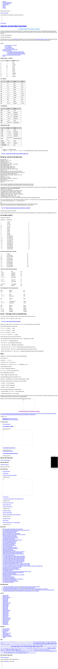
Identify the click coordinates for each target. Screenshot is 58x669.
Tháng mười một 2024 (7, 597)
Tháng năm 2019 (6, 615)
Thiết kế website (6, 634)
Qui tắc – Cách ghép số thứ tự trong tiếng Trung (11, 55)
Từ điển (4, 5)
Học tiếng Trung (5, 4)
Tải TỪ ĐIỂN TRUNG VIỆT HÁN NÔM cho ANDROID (29, 29)
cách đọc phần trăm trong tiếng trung (19, 413)
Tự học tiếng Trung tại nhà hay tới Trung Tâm (11, 581)
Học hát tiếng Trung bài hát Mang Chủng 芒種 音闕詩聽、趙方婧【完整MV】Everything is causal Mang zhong (23, 566)
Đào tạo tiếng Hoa (6, 629)
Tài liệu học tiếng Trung (7, 504)
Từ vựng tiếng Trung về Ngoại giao (9, 577)
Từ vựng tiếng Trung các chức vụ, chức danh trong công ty (13, 498)
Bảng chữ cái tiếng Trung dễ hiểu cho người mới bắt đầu (13, 529)
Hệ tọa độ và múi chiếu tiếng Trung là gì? (10, 541)
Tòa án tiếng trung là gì (42, 651)
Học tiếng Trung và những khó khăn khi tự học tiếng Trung (13, 579)
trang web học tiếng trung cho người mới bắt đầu (32, 651)
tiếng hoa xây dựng (24, 649)
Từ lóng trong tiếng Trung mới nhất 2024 (10, 536)
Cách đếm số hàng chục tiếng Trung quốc (15, 51)
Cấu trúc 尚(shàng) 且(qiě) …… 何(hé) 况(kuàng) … (12, 522)
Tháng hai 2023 (5, 600)
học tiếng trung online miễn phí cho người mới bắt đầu (39, 644)
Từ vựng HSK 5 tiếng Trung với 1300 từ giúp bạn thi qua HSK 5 (14, 557)
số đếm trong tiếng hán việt (31, 414)
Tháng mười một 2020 (7, 602)
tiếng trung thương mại (13, 651)
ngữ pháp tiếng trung (34, 646)
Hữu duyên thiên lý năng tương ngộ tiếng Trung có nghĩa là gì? (13, 551)
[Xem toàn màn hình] (56, 466)
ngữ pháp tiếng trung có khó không (47, 646)
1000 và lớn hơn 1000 (9, 48)
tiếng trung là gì (6, 651)
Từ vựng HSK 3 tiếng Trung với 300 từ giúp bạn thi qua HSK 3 (14, 559)
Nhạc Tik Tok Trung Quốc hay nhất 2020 (10, 547)
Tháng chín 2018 (6, 621)
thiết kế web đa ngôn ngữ (39, 648)
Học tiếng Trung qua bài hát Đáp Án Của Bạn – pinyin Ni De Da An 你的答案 (16, 563)
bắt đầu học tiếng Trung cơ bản (41, 39)
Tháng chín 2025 (6, 595)
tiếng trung (31, 649)
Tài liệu (4, 6)
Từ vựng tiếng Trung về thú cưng (9, 447)
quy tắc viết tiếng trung (22, 648)
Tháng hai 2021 (5, 601)
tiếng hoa (45, 648)
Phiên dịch (4, 632)
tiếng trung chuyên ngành (42, 650)
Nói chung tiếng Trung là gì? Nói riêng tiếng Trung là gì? (12, 539)
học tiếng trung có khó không (5, 644)
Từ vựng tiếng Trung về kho (7, 546)
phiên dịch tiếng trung (6, 648)
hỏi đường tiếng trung (7, 646)
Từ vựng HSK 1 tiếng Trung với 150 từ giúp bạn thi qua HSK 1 (14, 561)
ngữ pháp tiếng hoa (18, 646)
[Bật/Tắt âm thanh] (52, 466)
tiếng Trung (16, 39)
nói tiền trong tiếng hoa (6, 414)
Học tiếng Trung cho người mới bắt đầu (10, 475)
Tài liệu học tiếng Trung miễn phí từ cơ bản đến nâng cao (13, 552)
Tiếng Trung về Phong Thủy (7, 506)
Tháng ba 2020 (5, 608)
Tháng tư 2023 (5, 599)
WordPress (7, 661)
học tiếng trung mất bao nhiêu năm (26, 644)
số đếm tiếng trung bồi (22, 414)
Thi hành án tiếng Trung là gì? (8, 570)
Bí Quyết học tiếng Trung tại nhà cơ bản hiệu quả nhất (30, 586)
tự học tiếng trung (22, 652)
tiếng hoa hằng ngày (13, 650)
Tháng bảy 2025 (5, 596)
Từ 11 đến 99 (8, 46)
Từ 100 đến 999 (8, 47)
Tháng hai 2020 (5, 609)
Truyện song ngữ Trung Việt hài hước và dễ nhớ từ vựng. (12, 562)
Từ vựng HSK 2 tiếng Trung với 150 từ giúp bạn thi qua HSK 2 (14, 560)
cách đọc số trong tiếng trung (43, 413)
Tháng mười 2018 (6, 620)
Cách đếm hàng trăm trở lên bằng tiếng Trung (16, 53)
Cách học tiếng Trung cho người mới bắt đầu (10, 568)
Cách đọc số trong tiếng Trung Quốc (13, 26)
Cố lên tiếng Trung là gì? (7, 575)
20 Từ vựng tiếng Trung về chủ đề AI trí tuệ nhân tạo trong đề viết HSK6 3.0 (16, 530)
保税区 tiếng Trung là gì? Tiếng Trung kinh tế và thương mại (13, 553)
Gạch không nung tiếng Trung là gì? (9, 538)
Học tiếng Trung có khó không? (8, 582)
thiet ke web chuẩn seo (30, 648)
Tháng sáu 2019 (5, 614)
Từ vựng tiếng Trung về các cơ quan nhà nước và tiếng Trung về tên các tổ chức (17, 571)
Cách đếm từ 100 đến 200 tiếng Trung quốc (16, 52)
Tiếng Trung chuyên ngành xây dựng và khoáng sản (12, 514)
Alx (13, 661)
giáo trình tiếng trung (30, 643)
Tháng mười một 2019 (7, 610)
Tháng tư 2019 (5, 616)
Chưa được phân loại (6, 628)
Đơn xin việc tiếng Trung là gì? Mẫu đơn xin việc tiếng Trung (13, 572)
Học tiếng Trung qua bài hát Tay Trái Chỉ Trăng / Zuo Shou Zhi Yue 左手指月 (16, 564)
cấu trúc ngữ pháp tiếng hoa (39, 641)
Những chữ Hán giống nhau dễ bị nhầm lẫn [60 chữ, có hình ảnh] (14, 534)
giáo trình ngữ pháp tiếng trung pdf (16, 643)
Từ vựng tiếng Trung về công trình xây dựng (10, 537)
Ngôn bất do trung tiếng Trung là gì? (9, 550)
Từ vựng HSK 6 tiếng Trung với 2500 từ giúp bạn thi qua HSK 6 (14, 556)
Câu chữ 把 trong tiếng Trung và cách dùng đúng (11, 533)
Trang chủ (4, 1)
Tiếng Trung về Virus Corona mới (8, 576)
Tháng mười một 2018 (7, 619)
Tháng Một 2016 (6, 624)
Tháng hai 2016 (5, 623)
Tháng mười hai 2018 (6, 617)
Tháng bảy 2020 (5, 606)
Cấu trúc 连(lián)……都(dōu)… (8, 426)
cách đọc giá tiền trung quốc (8, 413)
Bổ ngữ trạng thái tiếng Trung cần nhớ (9, 532)
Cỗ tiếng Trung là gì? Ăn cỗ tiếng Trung (9, 535)
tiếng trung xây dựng (21, 651)
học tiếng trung (51, 643)
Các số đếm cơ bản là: (7, 50)
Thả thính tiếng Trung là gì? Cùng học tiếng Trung (11, 569)
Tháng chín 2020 (6, 603)
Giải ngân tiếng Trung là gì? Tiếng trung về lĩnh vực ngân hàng (13, 574)
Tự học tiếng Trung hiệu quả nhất (8, 555)
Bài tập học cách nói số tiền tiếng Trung (10, 49)
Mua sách (4, 7)
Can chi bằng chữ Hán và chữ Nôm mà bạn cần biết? (12, 567)
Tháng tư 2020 (5, 607)
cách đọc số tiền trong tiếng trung (32, 413)
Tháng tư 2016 (5, 622)
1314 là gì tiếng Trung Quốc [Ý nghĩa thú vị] (10, 531)
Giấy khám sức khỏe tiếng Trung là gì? (9, 573)
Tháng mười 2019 (6, 611)
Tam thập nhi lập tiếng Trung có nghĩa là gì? (10, 548)
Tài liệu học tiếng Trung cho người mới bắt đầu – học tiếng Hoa (36, 588)
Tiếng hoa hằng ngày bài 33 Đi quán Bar (10, 453)
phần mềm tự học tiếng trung (14, 648)
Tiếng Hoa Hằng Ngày (6, 3)
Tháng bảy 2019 (5, 613)
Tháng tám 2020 (5, 605)
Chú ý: (4, 56)
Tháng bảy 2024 (5, 598)
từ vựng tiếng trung (49, 651)
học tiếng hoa (38, 643)
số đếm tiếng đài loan (14, 414)
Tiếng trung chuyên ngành (7, 2)
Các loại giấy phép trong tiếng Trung (9, 542)
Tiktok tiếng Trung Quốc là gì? (8, 549)
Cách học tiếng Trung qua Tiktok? (8, 544)
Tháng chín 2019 (6, 612)
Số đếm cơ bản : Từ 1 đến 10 (11, 45)
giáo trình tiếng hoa (24, 643)
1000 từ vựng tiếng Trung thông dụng (9, 545)
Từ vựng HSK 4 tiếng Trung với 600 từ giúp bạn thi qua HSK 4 (14, 558)
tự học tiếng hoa (10, 652)
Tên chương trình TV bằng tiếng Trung (9, 543)
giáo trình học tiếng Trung (7, 643)
